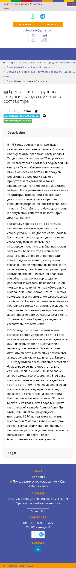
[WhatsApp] (34, 16)
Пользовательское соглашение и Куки (39, 481)
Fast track (25, 24)
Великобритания (32, 62)
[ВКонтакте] (38, 549)
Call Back (51, 24)
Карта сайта (39, 486)
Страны (14, 62)
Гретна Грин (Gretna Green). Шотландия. (29, 67)
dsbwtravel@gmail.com (38, 30)
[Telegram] (42, 16)
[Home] (4, 62)
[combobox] (71, 4)
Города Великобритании (61, 62)
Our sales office (38, 511)
